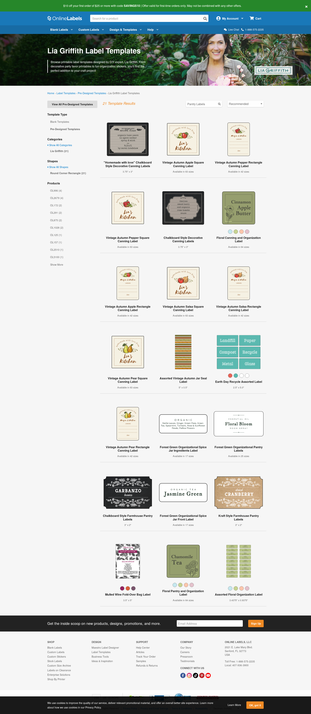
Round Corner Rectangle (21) (68, 173)
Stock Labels (54, 661)
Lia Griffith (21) (59, 151)
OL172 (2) (56, 205)
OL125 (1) (56, 235)
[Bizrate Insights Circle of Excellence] (189, 693)
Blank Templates (59, 121)
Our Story (185, 647)
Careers (185, 652)
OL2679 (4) (56, 198)
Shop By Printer (56, 679)
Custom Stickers (56, 656)
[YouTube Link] (208, 675)
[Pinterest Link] (202, 675)
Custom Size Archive (59, 665)
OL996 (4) (56, 190)
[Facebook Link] (183, 675)
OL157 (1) (56, 242)
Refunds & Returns (147, 665)
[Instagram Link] (190, 675)
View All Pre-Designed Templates (72, 104)
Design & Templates (123, 29)
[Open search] (205, 18)
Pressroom (186, 656)
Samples (141, 661)
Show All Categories (60, 145)
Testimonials (187, 661)
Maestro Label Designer (105, 647)
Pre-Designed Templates (92, 93)
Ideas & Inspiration (102, 661)
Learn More (234, 705)
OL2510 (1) (56, 249)
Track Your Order (146, 656)
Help (150, 29)
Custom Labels (88, 29)
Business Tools (100, 656)
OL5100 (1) (56, 257)
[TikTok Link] (196, 675)
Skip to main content (13, 3)
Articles (140, 652)
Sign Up (256, 623)
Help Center (143, 647)
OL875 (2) (56, 220)
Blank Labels (59, 29)
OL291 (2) (56, 212)
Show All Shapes (58, 167)
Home (50, 93)
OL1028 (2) (56, 227)
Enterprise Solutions (58, 674)
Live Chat (233, 29)
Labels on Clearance (59, 670)
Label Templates (66, 93)
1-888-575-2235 (254, 29)
